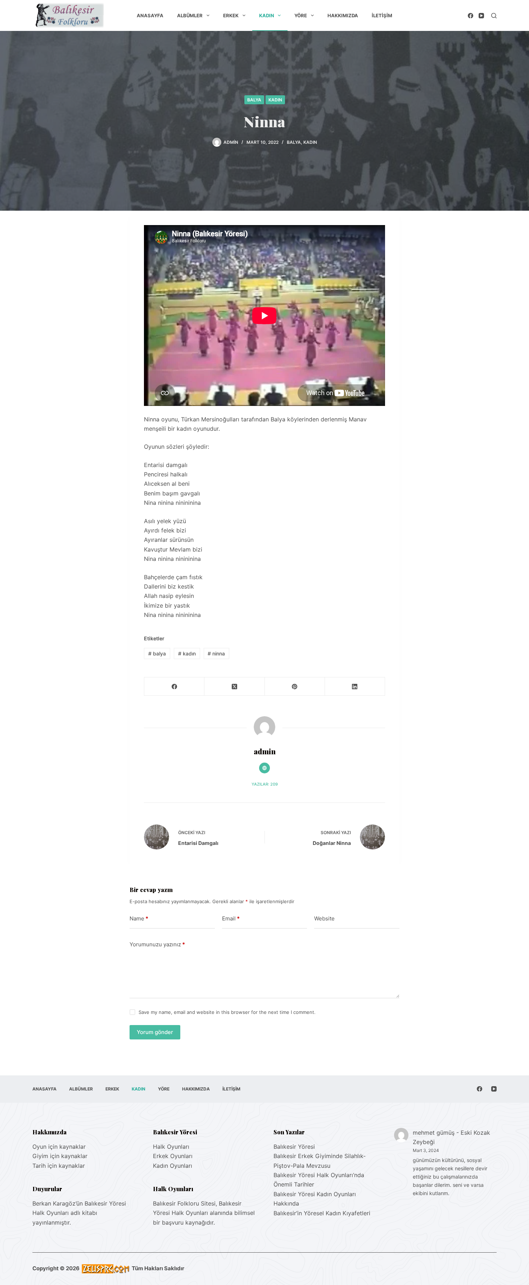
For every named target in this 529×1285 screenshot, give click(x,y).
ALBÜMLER (190, 15)
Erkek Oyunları (173, 1156)
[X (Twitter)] (234, 686)
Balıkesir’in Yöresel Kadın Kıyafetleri (321, 1213)
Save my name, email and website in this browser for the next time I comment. (227, 1012)
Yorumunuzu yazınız (157, 944)
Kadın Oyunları (172, 1165)
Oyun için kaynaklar (59, 1146)
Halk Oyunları (171, 1146)
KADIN (266, 15)
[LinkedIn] (355, 686)
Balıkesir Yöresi (294, 1146)
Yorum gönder (155, 1032)
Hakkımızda (342, 15)
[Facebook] (470, 15)
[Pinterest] (295, 686)
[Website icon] (264, 768)
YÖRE (300, 15)
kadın (187, 653)
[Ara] (494, 15)
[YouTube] (481, 15)
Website (324, 918)
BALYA (254, 99)
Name (139, 918)
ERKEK (231, 15)
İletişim (382, 15)
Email (231, 918)
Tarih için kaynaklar (58, 1165)
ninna (216, 653)
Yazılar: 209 (265, 784)
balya (157, 653)
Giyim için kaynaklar (59, 1156)
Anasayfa (150, 15)
